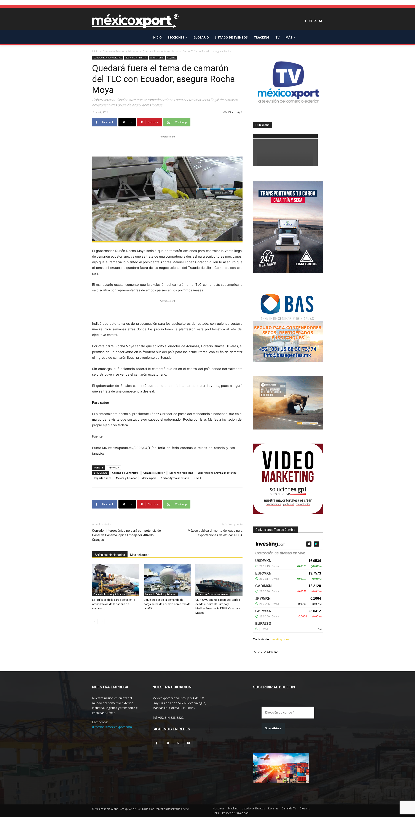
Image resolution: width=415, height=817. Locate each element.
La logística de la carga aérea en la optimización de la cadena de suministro (113, 604)
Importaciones (102, 478)
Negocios (171, 57)
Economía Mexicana (181, 472)
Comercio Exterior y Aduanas (120, 51)
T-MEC (197, 478)
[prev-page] (94, 621)
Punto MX (113, 467)
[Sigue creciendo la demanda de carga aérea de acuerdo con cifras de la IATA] (167, 580)
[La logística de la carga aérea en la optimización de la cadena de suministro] (115, 580)
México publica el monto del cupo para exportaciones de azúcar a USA (215, 533)
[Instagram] (310, 21)
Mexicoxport (149, 478)
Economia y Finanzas (136, 57)
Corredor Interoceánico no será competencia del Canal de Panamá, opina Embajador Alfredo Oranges (126, 535)
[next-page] (101, 621)
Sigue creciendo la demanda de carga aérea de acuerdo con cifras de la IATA (167, 604)
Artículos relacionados (110, 555)
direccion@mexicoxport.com (112, 727)
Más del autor (139, 555)
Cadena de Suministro (125, 472)
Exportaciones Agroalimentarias (217, 472)
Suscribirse (273, 728)
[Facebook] (305, 21)
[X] (315, 21)
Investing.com (279, 639)
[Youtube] (320, 21)
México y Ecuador (126, 478)
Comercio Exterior (154, 472)
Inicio (95, 51)
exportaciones (157, 57)
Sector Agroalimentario (175, 478)
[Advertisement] (167, 145)
